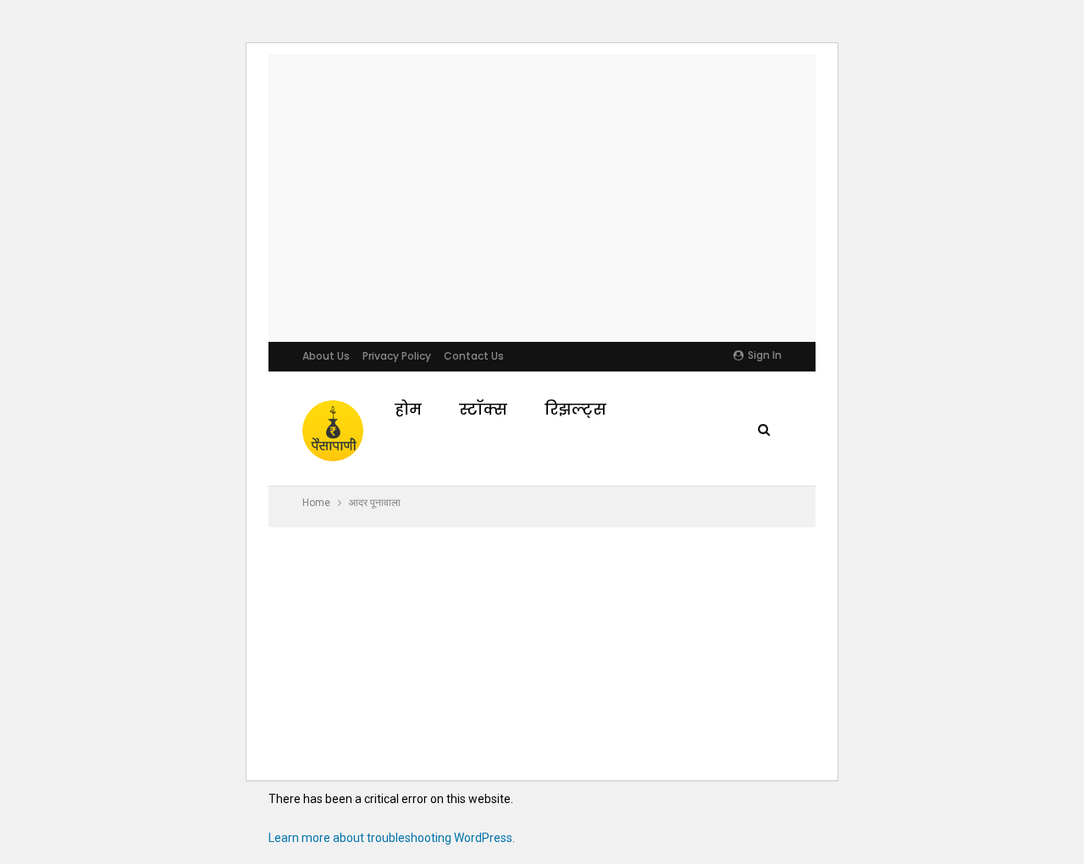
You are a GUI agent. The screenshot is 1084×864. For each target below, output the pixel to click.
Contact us (474, 356)
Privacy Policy (396, 356)
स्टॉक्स (483, 409)
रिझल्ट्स (575, 409)
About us (326, 356)
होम (408, 409)
